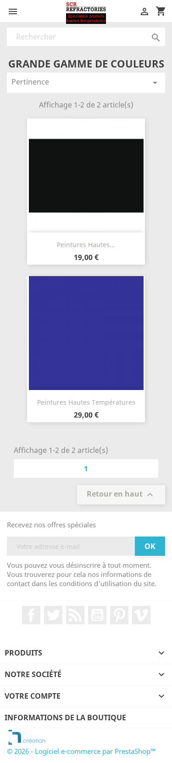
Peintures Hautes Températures (86, 402)
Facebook (31, 615)
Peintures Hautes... (86, 244)
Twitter (53, 615)
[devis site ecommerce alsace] (27, 736)
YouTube (97, 615)
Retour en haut (121, 495)
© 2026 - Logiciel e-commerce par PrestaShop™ (81, 751)
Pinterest (119, 615)
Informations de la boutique (65, 717)
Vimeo (141, 615)
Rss (75, 615)
